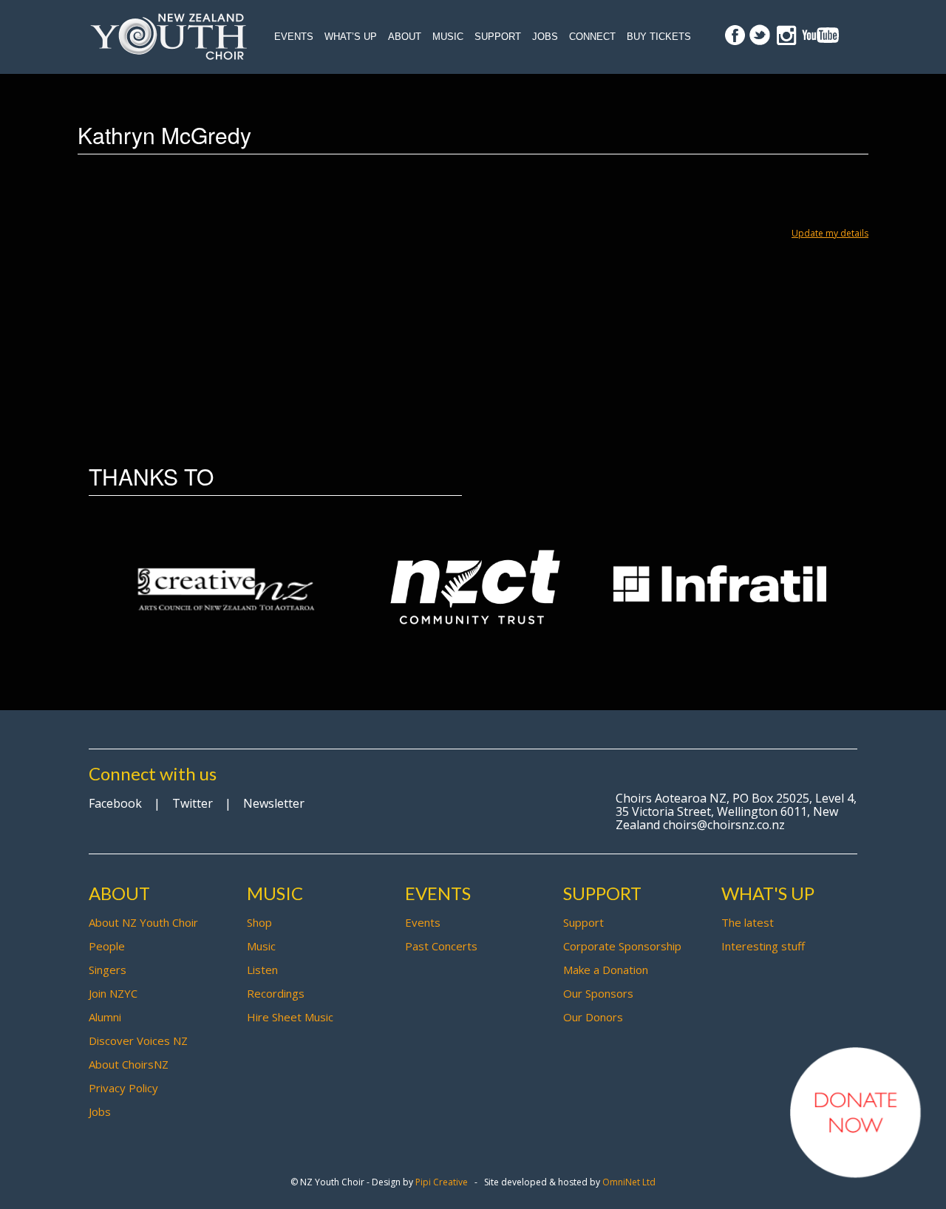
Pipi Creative (441, 1182)
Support (497, 36)
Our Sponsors (598, 993)
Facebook (115, 803)
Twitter (192, 803)
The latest (747, 922)
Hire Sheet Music (290, 1016)
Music (447, 36)
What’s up (350, 36)
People (107, 946)
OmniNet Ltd (629, 1182)
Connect (592, 36)
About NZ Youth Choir (143, 922)
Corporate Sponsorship (622, 946)
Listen (262, 969)
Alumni (105, 1016)
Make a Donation (605, 969)
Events (293, 36)
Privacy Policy (123, 1087)
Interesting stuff (763, 946)
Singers (107, 969)
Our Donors (593, 1016)
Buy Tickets (659, 36)
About (404, 36)
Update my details (830, 233)
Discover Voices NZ (138, 1040)
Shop (259, 922)
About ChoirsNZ (129, 1064)
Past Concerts (441, 946)
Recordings (275, 993)
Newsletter (273, 803)
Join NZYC (113, 993)
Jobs (545, 36)
